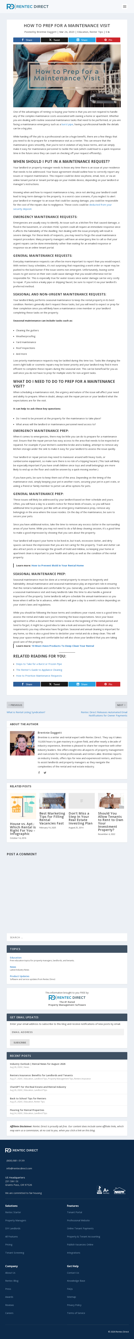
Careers (9, 1313)
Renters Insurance (82, 1078)
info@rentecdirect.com (19, 1168)
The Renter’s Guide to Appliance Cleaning (39, 669)
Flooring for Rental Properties (27, 1110)
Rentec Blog (11, 1280)
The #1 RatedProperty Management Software (67, 998)
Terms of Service (76, 1313)
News (26, 1067)
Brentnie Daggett (47, 31)
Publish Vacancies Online (80, 1244)
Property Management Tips (60, 1078)
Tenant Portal (74, 1212)
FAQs (70, 1288)
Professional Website (78, 1220)
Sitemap (71, 1296)
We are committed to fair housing (23, 1193)
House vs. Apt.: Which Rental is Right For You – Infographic (23, 829)
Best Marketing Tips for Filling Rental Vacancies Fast (52, 818)
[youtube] (14, 1331)
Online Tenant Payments (80, 1228)
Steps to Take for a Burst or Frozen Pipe (39, 664)
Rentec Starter (13, 1212)
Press (8, 1288)
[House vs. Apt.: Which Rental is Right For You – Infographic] (23, 806)
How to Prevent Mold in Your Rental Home (58, 565)
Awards (9, 1296)
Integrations (73, 1252)
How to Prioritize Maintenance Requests (39, 675)
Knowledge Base (76, 1280)
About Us (10, 1272)
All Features (11, 1236)
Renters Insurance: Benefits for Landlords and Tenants (41, 1075)
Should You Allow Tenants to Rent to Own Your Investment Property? (110, 821)
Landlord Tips (40, 1078)
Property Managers (15, 1220)
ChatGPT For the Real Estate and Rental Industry (38, 1086)
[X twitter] (6, 1331)
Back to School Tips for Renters (28, 1098)
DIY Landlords (12, 1228)
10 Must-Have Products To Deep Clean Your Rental (63, 645)
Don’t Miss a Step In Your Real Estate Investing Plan (80, 818)
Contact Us (73, 1272)
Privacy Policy (74, 1305)
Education (82, 31)
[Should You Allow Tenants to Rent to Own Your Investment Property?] (111, 801)
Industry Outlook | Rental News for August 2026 (37, 1063)
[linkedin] (11, 1331)
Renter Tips (96, 31)
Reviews (9, 1305)
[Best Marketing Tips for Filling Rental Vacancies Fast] (52, 801)
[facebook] (9, 1331)
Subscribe (20, 1042)
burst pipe (67, 124)
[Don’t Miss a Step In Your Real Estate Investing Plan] (82, 801)
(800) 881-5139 (16, 1160)
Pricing (8, 1244)
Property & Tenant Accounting (83, 1236)
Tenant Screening (14, 1252)
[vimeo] (17, 1331)
